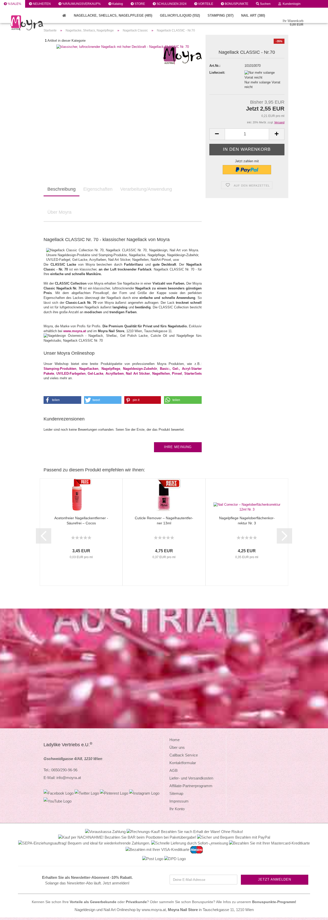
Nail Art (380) (253, 15)
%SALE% (14, 4)
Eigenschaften (97, 189)
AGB (173, 770)
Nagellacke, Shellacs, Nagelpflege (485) (113, 15)
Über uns (177, 747)
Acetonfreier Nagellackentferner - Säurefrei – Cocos (81, 520)
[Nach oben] (314, 912)
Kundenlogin (291, 4)
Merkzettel (15, 11)
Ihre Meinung (178, 447)
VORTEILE (205, 4)
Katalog (117, 4)
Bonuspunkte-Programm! (274, 902)
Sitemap (176, 793)
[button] (62, 400)
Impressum (179, 801)
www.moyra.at (74, 331)
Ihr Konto (176, 809)
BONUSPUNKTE (236, 4)
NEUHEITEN (41, 4)
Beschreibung (61, 189)
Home (174, 740)
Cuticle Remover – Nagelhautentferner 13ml (164, 520)
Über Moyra (59, 212)
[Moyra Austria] (46, 23)
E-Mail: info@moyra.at (62, 777)
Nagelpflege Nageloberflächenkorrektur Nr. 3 (247, 520)
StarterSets (193, 373)
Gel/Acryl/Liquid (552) (180, 15)
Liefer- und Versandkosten (191, 778)
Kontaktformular (182, 763)
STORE (139, 4)
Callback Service (183, 755)
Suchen (265, 4)
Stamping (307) (220, 15)
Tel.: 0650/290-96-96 (60, 770)
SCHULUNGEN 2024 (171, 4)
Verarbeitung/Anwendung (146, 189)
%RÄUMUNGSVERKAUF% (81, 4)
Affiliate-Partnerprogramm (190, 786)
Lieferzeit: (217, 72)
